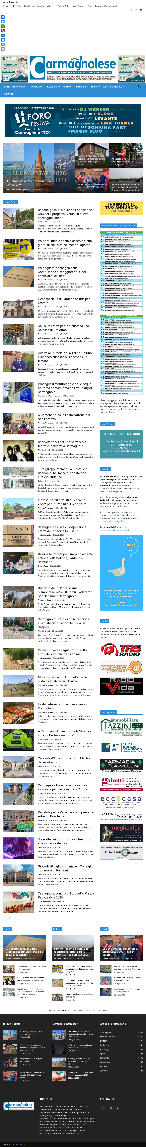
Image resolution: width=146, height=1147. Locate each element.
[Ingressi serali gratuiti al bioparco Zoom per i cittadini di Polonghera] (18, 509)
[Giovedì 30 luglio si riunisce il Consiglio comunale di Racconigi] (18, 875)
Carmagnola (18, 86)
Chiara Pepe (43, 566)
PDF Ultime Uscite (62, 6)
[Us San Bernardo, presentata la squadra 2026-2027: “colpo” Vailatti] (92, 180)
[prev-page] (5, 918)
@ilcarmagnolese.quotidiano (88, 1010)
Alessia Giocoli (44, 450)
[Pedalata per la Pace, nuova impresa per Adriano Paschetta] (18, 821)
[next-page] (9, 918)
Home (7, 86)
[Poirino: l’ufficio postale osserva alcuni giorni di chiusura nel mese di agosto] (18, 249)
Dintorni (81, 86)
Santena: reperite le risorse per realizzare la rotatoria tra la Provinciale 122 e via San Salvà (71, 951)
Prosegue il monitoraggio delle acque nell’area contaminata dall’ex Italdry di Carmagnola (65, 388)
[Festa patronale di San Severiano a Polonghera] (18, 713)
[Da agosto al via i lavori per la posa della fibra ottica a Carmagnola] (126, 155)
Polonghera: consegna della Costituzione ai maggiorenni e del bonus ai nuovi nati (62, 272)
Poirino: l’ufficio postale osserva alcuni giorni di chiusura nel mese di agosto (79, 969)
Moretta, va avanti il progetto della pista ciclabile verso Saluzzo (79, 1061)
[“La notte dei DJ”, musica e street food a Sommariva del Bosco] (18, 848)
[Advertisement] (73, 33)
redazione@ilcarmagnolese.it (113, 521)
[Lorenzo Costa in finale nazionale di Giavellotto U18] (105, 980)
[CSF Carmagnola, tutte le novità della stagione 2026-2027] (105, 992)
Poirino (67, 86)
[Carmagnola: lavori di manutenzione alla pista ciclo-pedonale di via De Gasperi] (18, 628)
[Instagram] (136, 10)
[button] (139, 86)
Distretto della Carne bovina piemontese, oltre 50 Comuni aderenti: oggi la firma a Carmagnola (65, 592)
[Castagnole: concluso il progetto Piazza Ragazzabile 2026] (18, 902)
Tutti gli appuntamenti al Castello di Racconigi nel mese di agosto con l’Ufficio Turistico (63, 473)
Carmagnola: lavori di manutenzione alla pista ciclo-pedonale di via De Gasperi (63, 623)
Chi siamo (7, 6)
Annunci (8, 94)
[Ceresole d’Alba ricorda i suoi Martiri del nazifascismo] (18, 767)
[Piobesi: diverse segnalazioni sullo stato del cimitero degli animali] (18, 659)
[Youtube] (141, 10)
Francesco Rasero (45, 600)
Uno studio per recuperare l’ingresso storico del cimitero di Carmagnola (81, 1034)
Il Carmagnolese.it (17, 1144)
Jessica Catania (44, 535)
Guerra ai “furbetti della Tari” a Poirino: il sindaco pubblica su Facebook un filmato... (65, 357)
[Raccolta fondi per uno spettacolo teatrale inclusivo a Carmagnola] (18, 450)
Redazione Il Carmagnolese (17, 189)
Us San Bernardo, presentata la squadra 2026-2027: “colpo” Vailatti (120, 951)
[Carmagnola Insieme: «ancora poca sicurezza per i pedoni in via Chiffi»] (18, 794)
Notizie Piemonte (78, 6)
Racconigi (52, 86)
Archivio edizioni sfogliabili (43, 6)
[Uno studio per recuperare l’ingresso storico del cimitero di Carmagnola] (59, 1035)
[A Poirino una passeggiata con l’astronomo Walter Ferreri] (59, 1049)
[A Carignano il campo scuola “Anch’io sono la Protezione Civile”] (18, 740)
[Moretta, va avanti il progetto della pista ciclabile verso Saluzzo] (18, 686)
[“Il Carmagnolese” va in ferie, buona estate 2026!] (39, 174)
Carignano (36, 86)
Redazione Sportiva (46, 820)
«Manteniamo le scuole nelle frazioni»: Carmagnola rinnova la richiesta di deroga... (32, 1047)
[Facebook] (131, 10)
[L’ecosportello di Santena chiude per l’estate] (18, 307)
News (90, 6)
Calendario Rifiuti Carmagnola (106, 6)
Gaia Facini (43, 222)
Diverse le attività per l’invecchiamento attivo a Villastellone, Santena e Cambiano (65, 558)
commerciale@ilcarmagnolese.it (114, 530)
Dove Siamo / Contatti (21, 6)
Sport (94, 86)
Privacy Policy (45, 1115)
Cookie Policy (60, 1115)
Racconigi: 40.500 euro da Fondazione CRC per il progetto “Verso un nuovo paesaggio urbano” (65, 214)
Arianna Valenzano (46, 249)
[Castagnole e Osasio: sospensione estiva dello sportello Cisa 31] (18, 536)
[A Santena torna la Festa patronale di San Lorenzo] (18, 423)
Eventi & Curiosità (112, 86)
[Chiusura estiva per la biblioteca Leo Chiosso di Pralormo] (18, 334)
